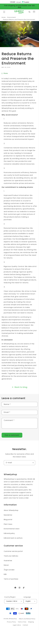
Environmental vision (11, 529)
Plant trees (8, 524)
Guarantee (8, 561)
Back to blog (21, 387)
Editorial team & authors (13, 538)
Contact (25, 625)
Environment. (11, 17)
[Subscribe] (33, 462)
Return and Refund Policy (27, 619)
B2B (5, 574)
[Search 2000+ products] (29, 11)
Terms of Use (22, 622)
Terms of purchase (11, 579)
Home (4, 17)
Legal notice (17, 625)
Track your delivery (11, 556)
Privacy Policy (11, 622)
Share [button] (6, 73)
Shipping (31, 622)
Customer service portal (13, 551)
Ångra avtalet (9, 570)
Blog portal (8, 520)
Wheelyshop (13, 619)
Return (6, 565)
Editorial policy (9, 533)
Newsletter (8, 515)
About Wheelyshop (11, 510)
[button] (4, 11)
